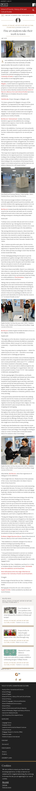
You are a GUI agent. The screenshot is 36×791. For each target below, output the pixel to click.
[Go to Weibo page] (20, 680)
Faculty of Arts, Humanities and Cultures (13, 689)
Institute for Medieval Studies (10, 713)
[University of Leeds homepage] (33, 5)
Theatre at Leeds (6, 734)
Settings (4, 785)
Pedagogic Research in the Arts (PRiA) (12, 732)
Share (5, 38)
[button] (33, 10)
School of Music (6, 706)
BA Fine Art (4, 209)
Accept (5, 782)
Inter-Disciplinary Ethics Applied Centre (12, 715)
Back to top (5, 669)
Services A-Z (5, 744)
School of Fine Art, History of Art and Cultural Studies (17, 91)
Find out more (6, 787)
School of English (6, 694)
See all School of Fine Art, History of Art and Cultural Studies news (17, 601)
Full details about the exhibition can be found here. (16, 567)
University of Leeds (7, 76)
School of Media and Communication (12, 703)
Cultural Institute (6, 730)
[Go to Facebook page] (16, 680)
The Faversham (19, 277)
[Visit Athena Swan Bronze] (18, 675)
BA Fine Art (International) (9, 119)
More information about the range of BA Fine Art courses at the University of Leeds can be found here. (17, 573)
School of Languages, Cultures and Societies (13, 701)
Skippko (3, 84)
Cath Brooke (5, 99)
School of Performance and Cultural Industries (14, 708)
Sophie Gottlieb (6, 590)
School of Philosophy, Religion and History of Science (16, 710)
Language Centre (6, 723)
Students (4, 754)
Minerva (4, 752)
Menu (5, 5)
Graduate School (6, 725)
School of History (6, 699)
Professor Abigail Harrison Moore (11, 536)
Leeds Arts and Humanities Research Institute (14, 727)
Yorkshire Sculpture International (11, 737)
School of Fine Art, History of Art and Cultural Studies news (18, 26)
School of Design (6, 692)
